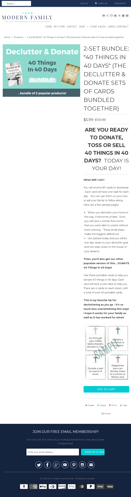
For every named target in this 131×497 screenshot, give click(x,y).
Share (103, 405)
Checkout (120, 3)
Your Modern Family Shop (61, 478)
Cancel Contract (118, 26)
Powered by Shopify (85, 478)
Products (18, 37)
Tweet (91, 405)
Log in (84, 3)
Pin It (114, 405)
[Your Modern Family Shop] (27, 18)
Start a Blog (98, 26)
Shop (82, 26)
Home (49, 26)
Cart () (102, 3)
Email (107, 413)
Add (125, 405)
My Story (59, 26)
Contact (72, 26)
